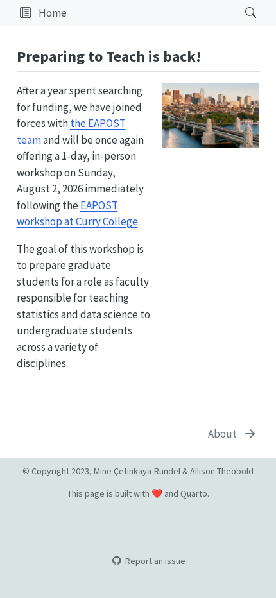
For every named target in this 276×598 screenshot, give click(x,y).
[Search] (240, 13)
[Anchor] (211, 54)
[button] (25, 13)
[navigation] (152, 13)
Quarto (193, 493)
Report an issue (155, 561)
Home (53, 13)
